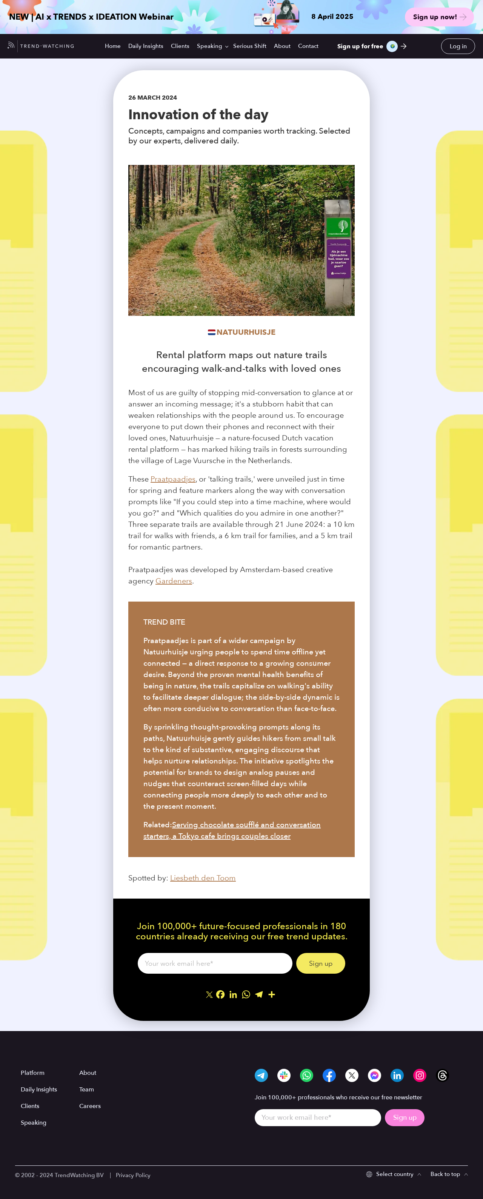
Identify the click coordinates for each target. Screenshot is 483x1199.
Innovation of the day (198, 114)
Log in (458, 46)
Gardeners (173, 580)
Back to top (445, 1174)
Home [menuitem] (113, 46)
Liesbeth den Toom (203, 877)
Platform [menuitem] (33, 1073)
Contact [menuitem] (308, 46)
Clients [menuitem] (180, 46)
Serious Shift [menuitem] (249, 46)
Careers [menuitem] (90, 1106)
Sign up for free (360, 46)
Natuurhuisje (246, 332)
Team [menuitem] (86, 1089)
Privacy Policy (133, 1175)
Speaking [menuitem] (209, 46)
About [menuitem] (282, 46)
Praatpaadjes (173, 478)
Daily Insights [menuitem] (145, 46)
